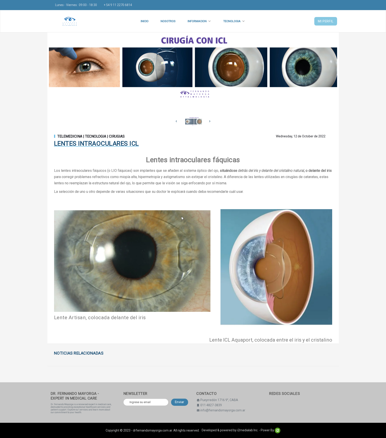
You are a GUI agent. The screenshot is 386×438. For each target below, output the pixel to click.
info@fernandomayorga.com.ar (222, 410)
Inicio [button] (145, 21)
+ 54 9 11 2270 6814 (118, 5)
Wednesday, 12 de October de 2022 (300, 136)
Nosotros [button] (168, 21)
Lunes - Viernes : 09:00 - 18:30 (76, 5)
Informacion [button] (197, 21)
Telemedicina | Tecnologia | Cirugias (91, 136)
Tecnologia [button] (232, 21)
